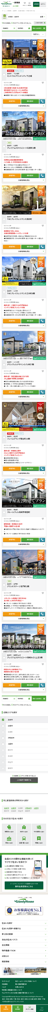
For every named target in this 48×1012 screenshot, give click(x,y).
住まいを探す (7, 923)
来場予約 (12, 101)
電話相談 (42, 101)
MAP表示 (20, 28)
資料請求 (30, 101)
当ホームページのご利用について (26, 981)
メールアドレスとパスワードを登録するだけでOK (24, 885)
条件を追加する (4, 16)
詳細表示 (5, 28)
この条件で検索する (24, 780)
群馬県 (17, 2)
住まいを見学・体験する (11, 928)
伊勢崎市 (11, 738)
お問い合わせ (19, 987)
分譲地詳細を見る (24, 106)
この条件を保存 (39, 23)
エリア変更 (15, 6)
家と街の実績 (7, 934)
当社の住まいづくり (9, 939)
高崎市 (10, 720)
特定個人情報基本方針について (12, 990)
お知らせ (5, 956)
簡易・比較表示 (37, 28)
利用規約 (5, 984)
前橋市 (10, 726)
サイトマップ (6, 981)
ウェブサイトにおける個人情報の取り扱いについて (18, 993)
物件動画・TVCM (8, 950)
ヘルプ (4, 987)
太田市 (10, 744)
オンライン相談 (29, 1009)
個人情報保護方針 (21, 984)
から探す (9, 831)
